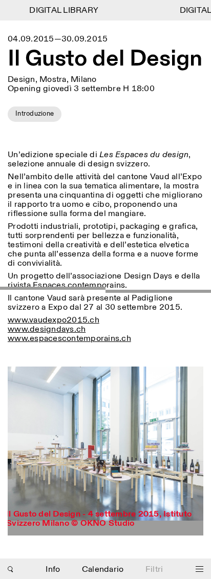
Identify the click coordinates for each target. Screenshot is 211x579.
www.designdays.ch (47, 329)
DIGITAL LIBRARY (60, 10)
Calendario (103, 569)
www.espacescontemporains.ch (69, 338)
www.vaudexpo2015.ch (53, 320)
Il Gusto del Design (105, 59)
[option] (105, 451)
